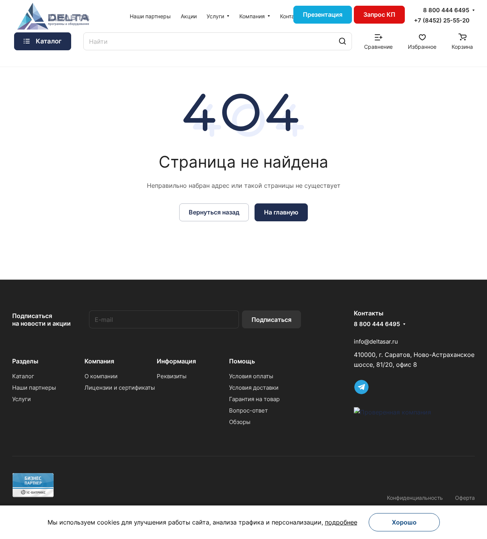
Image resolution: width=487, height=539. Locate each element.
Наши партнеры (34, 387)
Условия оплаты (251, 376)
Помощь (242, 361)
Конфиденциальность (415, 497)
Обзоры (239, 421)
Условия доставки (254, 387)
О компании (101, 376)
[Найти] (342, 41)
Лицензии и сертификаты (119, 387)
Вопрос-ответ (248, 410)
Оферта (465, 497)
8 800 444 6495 (446, 10)
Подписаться (271, 319)
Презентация (322, 14)
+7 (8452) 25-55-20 (441, 20)
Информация (176, 361)
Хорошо (404, 522)
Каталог (23, 376)
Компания (99, 361)
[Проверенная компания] (392, 412)
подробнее (341, 522)
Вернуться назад (214, 212)
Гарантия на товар (254, 399)
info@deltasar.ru (376, 341)
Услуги (21, 399)
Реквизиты (171, 376)
